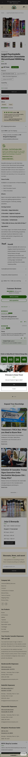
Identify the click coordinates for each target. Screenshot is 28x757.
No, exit (14, 388)
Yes (14, 384)
